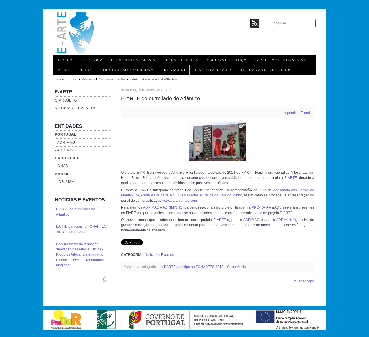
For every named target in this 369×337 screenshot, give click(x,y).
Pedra (85, 70)
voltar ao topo (303, 281)
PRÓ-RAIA (260, 207)
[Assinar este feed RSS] (105, 278)
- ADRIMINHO (67, 150)
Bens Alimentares (213, 70)
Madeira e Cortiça (226, 60)
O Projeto (66, 100)
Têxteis (65, 60)
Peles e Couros (180, 60)
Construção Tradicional (128, 70)
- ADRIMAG (65, 143)
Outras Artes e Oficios (266, 70)
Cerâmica (92, 60)
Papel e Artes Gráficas (280, 60)
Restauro (174, 70)
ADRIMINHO (172, 207)
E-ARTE (143, 173)
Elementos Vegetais (133, 60)
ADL (277, 207)
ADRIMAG (151, 207)
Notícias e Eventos (112, 79)
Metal (63, 70)
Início (73, 79)
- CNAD (62, 166)
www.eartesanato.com (179, 201)
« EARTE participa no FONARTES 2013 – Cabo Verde (203, 267)
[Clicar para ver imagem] (217, 160)
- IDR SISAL (66, 182)
